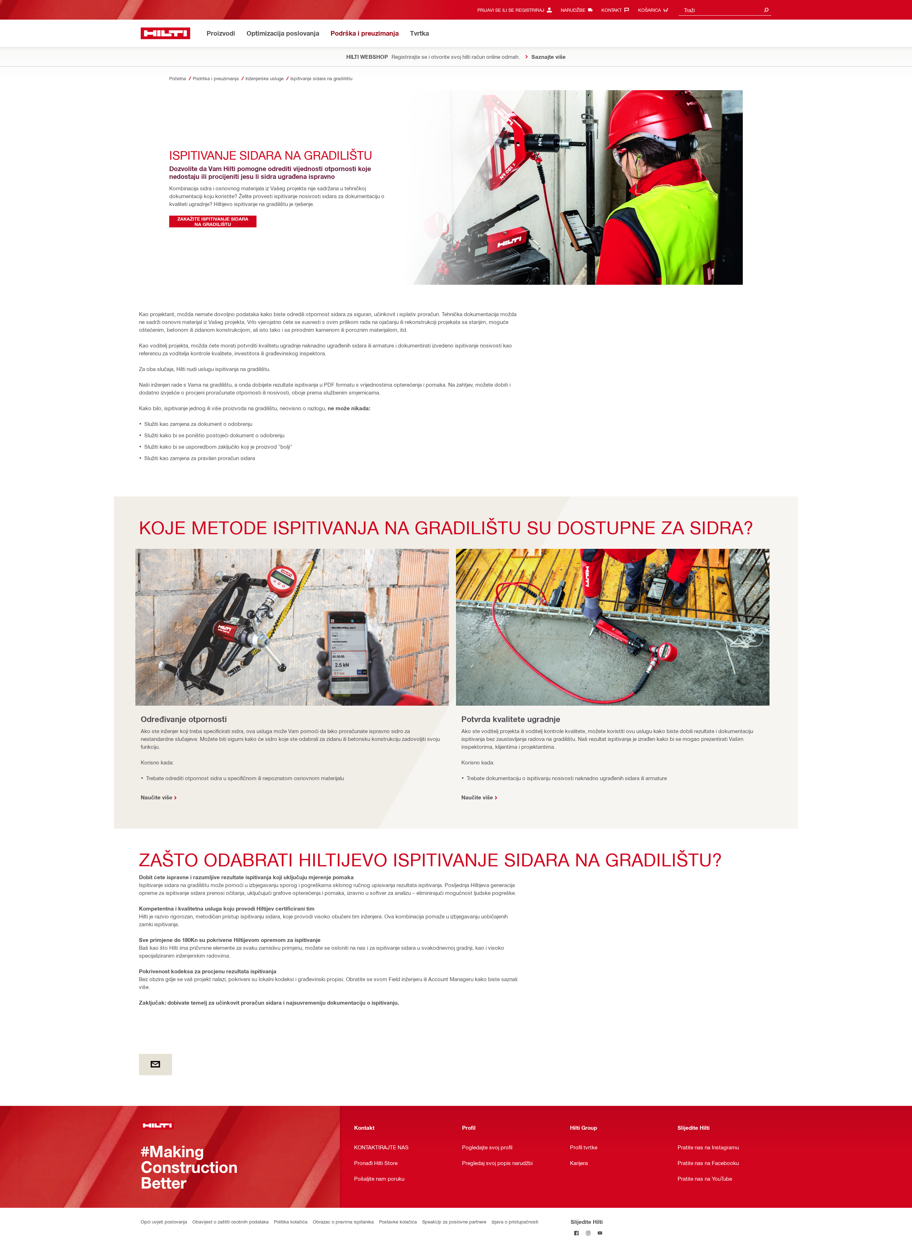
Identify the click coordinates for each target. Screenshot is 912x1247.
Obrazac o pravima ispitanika (343, 1221)
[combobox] (725, 10)
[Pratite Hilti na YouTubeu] (600, 1233)
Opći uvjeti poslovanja (164, 1221)
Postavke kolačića (398, 1221)
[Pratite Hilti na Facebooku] (576, 1233)
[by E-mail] (155, 1064)
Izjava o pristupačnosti (515, 1221)
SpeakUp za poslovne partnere (454, 1221)
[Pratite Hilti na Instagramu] (588, 1233)
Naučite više (156, 797)
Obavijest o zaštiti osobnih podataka (230, 1221)
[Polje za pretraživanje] (766, 10)
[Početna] (165, 33)
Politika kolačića (290, 1221)
